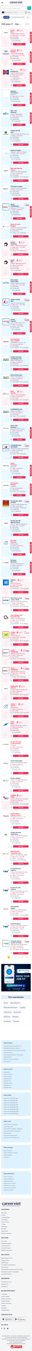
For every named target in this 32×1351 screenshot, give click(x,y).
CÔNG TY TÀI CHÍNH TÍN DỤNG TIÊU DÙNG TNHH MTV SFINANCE (19, 910)
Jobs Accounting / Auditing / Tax (12, 1046)
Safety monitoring (6, 1303)
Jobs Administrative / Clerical (11, 1048)
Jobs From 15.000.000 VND (10, 1107)
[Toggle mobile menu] (2, 2)
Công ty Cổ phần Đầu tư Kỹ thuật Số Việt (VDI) (19, 872)
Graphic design (5, 1301)
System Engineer (13, 320)
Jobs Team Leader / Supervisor (12, 1131)
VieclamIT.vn (4, 1284)
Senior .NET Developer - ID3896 (14, 426)
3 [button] (15, 957)
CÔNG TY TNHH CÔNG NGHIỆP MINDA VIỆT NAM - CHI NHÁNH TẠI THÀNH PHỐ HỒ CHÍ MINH (18, 114)
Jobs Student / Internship (10, 1124)
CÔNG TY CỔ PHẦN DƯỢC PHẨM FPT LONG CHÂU (19, 763)
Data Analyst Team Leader (14, 280)
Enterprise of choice (12, 12)
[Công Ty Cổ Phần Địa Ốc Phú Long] (6, 133)
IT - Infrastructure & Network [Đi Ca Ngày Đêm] (15, 70)
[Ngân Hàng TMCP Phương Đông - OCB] (6, 943)
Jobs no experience (8, 1179)
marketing (7, 1016)
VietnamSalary (5, 1217)
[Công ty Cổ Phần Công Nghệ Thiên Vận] (6, 394)
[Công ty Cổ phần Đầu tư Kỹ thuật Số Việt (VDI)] (6, 871)
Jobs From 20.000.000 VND (10, 1109)
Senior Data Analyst (16, 761)
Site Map (3, 1228)
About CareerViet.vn (7, 1258)
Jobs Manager (7, 1133)
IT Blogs (3, 1224)
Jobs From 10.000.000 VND (10, 1105)
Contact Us (4, 1286)
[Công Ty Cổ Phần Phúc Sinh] (6, 302)
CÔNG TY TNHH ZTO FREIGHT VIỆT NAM (19, 524)
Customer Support (6, 1274)
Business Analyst (16, 150)
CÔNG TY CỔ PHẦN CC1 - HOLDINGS (17, 360)
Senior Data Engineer (13, 31)
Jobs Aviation (7, 1061)
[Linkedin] (4, 1328)
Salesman (15, 1016)
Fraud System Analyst (15, 907)
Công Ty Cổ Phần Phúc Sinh (18, 303)
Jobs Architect (7, 1057)
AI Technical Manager (14, 483)
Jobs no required (8, 1176)
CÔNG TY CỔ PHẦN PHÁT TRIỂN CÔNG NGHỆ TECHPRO (19, 855)
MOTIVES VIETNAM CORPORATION (19, 449)
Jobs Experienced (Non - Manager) (12, 1129)
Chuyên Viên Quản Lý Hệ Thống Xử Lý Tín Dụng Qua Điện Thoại (16, 742)
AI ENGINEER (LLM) (16, 409)
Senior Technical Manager (13, 464)
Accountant (17, 1012)
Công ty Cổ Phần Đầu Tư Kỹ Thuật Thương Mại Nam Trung (19, 725)
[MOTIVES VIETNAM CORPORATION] (6, 447)
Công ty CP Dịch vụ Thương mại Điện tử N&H (18, 34)
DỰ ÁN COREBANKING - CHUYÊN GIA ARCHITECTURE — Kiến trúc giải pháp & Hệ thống (15, 205)
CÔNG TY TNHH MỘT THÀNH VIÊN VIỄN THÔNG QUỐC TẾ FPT (19, 836)
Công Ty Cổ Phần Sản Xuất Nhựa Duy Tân (19, 601)
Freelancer (4, 1294)
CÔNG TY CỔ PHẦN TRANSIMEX (19, 172)
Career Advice (5, 1222)
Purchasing (7, 1021)
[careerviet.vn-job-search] (7, 1319)
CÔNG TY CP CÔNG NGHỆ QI (18, 618)
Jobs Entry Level (8, 1126)
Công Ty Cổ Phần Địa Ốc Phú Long (19, 134)
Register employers (6, 1250)
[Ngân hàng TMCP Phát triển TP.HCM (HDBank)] (6, 207)
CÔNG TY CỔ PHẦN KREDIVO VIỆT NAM (19, 780)
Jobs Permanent (7, 1150)
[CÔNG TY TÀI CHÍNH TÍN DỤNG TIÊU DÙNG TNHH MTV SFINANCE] (6, 909)
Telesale (3, 1305)
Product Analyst (15, 778)
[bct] (16, 1346)
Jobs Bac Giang (7, 1083)
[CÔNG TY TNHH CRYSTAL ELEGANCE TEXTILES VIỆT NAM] (6, 72)
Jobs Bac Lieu (7, 1085)
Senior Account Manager (15, 225)
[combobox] (14, 8)
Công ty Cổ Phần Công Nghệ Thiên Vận (18, 395)
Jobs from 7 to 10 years (9, 1187)
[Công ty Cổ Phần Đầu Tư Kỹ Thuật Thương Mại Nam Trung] (6, 724)
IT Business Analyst (16, 186)
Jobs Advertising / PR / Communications (14, 1050)
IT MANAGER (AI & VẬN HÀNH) (16, 446)
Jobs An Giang (7, 1076)
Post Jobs (4, 1241)
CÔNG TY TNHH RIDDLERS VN (18, 245)
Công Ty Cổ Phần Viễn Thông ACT (19, 799)
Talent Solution (5, 1245)
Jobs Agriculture (7, 1052)
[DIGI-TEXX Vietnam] (6, 582)
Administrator (5, 1310)
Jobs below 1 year (8, 1181)
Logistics (22, 1007)
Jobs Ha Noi (6, 1072)
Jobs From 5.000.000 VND (10, 1100)
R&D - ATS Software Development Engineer (15, 111)
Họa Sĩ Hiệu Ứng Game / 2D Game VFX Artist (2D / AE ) (13, 260)
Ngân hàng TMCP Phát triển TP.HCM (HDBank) (18, 208)
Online (6, 1003)
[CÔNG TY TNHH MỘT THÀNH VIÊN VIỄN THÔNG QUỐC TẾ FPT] (6, 835)
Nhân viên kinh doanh (10, 1007)
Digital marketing (6, 1299)
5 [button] (22, 957)
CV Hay (3, 1215)
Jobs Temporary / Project (10, 1152)
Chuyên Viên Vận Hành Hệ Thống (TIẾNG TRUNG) (16, 521)
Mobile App (4, 1226)
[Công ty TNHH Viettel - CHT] (6, 321)
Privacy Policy (5, 1260)
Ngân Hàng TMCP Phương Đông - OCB (19, 944)
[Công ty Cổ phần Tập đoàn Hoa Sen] (6, 503)
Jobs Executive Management (11, 1137)
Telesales (16, 1021)
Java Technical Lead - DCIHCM (15, 339)
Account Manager (13, 50)
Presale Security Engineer (16, 888)
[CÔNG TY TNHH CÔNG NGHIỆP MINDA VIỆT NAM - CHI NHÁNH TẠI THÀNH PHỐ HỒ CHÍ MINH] (6, 113)
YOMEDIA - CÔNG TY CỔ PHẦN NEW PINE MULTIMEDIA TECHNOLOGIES (18, 152)
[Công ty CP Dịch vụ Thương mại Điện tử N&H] (6, 32)
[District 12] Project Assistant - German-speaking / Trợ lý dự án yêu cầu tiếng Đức (13, 580)
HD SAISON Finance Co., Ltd (18, 342)
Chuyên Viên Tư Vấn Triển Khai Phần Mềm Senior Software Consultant (14, 704)
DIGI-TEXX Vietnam (16, 583)
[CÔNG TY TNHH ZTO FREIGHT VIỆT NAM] (6, 523)
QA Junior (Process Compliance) (14, 541)
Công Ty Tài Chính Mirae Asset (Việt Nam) (19, 188)
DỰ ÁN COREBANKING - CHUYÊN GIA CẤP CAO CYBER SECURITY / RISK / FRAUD (15, 669)
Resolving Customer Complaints (10, 1272)
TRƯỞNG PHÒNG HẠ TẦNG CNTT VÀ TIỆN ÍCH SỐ (13, 796)
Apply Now (19, 44)
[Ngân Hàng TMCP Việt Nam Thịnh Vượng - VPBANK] (6, 428)
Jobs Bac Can (7, 1081)
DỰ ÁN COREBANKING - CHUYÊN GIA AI (15, 651)
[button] (11, 44)
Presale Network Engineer (16, 869)
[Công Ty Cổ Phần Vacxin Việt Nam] (6, 562)
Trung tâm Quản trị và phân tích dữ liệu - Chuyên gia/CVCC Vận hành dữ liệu (16, 941)
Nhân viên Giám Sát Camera (16, 169)
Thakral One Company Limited (19, 227)
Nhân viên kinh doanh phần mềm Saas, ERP (16, 852)
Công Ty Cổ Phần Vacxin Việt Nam (18, 564)
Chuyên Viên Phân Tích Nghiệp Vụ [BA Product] (16, 357)
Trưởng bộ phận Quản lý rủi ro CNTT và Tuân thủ (13, 633)
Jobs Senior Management (10, 1135)
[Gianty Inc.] (6, 93)
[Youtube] (7, 1328)
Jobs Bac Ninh (7, 1087)
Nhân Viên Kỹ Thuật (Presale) (13, 392)
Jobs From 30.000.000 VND (10, 1111)
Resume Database (6, 1243)
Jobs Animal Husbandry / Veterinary (13, 1055)
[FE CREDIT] (6, 744)
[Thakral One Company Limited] (6, 226)
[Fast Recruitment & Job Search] (16, 2)
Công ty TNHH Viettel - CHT (18, 322)
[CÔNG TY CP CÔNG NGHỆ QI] (6, 617)
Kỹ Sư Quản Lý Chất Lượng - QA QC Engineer (16, 598)
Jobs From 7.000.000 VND (10, 1102)
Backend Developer (16, 375)
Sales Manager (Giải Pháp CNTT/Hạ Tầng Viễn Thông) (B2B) (16, 616)
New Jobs (4, 1213)
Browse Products (6, 1248)
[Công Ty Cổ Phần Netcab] (6, 52)
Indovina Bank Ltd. (15, 635)
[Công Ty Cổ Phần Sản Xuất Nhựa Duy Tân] (6, 600)
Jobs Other (6, 1157)
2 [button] (12, 957)
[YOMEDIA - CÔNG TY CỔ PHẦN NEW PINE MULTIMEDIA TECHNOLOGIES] (6, 153)
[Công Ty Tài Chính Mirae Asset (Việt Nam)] (6, 189)
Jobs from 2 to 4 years (9, 1183)
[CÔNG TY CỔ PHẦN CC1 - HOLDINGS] (6, 359)
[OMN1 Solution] (6, 543)
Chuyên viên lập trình (15, 131)
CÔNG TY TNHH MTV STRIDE (18, 283)
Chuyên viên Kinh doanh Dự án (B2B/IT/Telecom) (16, 833)
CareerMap (4, 1219)
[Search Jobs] (29, 8)
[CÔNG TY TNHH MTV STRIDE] (6, 282)
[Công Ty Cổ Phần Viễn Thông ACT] (6, 798)
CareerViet (13, 466)
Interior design (5, 1296)
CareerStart (4, 1231)
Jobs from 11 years (8, 1190)
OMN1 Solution (14, 544)
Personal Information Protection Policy (12, 1269)
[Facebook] (1, 1328)
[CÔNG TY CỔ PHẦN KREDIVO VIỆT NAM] (6, 780)
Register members (6, 1233)
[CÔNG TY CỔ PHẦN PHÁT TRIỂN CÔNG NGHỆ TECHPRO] (6, 854)
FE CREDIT (13, 745)
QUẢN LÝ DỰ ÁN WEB (15, 300)
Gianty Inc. (13, 94)
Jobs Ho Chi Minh (8, 1074)
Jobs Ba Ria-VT (7, 1078)
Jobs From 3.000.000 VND (10, 1098)
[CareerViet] (6, 465)
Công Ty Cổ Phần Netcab (17, 53)
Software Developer (14, 561)
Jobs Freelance (7, 1155)
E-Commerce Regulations (8, 1265)
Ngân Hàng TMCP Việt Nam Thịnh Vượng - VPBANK (18, 429)
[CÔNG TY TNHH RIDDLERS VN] (6, 244)
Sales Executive (15, 1003)
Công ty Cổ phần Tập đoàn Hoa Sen (19, 504)
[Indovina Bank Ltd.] (6, 634)
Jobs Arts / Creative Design (10, 1059)
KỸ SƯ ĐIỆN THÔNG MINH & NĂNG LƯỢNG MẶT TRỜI (13, 722)
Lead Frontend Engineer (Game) (16, 814)
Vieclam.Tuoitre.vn (6, 1282)
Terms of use (4, 1267)
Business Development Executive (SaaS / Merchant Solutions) (15, 91)
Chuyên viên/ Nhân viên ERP (16, 501)
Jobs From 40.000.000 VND (10, 1113)
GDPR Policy (4, 1262)
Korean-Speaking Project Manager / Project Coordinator (14, 242)
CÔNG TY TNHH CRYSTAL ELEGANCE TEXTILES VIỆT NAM (17, 73)
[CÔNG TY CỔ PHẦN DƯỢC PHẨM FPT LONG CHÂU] (6, 763)
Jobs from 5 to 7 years (9, 1185)
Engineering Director (14, 686)
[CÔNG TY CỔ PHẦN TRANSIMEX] (6, 171)
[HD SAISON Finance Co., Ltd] (6, 341)
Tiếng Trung (7, 1012)
